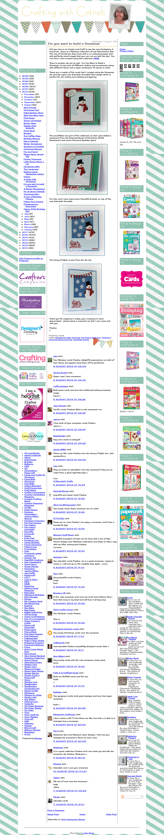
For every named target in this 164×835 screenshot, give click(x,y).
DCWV (27, 508)
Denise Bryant (60, 373)
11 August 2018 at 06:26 (69, 791)
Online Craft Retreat (34, 617)
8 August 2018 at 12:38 (69, 512)
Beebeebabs (59, 436)
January (28, 229)
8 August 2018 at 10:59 (69, 485)
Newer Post (53, 814)
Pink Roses (29, 118)
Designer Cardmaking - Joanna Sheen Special (31, 515)
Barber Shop (30, 123)
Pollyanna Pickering (34, 643)
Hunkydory (29, 569)
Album (27, 457)
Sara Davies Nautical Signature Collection (34, 657)
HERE (96, 58)
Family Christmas (33, 545)
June (27, 216)
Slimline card (30, 682)
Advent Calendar (32, 455)
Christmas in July (133, 758)
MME (27, 584)
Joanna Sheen (31, 571)
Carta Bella (29, 479)
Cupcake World (134, 776)
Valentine (28, 723)
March (27, 224)
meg (55, 356)
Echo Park (29, 538)
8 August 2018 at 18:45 (69, 666)
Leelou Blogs (88, 833)
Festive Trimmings (32, 159)
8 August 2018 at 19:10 (69, 686)
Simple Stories (31, 673)
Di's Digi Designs (32, 523)
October (28, 99)
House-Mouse (31, 566)
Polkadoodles (31, 638)
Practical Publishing (34, 645)
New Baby (29, 608)
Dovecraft (29, 534)
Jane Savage (59, 406)
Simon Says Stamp (34, 671)
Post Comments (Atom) (73, 819)
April (26, 222)
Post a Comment (56, 810)
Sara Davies (30, 654)
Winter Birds (133, 658)
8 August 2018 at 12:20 (69, 498)
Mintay (27, 599)
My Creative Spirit (33, 601)
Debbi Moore (31, 510)
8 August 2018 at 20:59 (69, 725)
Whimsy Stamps (32, 730)
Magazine (29, 586)
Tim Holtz (29, 710)
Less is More (30, 579)
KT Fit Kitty (58, 518)
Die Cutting (30, 525)
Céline (56, 778)
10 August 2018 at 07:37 (70, 771)
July (26, 214)
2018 (25, 92)
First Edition (30, 549)
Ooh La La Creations (34, 619)
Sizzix (27, 680)
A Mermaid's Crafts (63, 481)
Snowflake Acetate (81, 340)
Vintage (28, 725)
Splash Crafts (31, 691)
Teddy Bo (29, 704)
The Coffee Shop (32, 136)
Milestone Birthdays (34, 595)
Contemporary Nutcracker (31, 205)
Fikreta (56, 797)
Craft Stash (30, 490)
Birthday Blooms (32, 138)
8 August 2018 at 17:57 (69, 636)
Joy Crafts (29, 573)
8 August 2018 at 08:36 (69, 399)
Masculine (29, 593)
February (29, 227)
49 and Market (32, 453)
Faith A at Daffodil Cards (65, 673)
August (28, 105)
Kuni (55, 574)
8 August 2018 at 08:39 (69, 413)
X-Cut (27, 734)
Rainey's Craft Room (63, 535)
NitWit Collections (33, 612)
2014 (25, 240)
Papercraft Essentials (29, 626)
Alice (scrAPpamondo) (64, 505)
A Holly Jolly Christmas (30, 180)
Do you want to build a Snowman (34, 185)
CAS (26, 466)
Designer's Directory (34, 521)
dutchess (57, 557)
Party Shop (29, 131)
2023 (25, 78)
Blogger (38, 738)
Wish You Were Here (34, 115)
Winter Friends (134, 677)
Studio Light (30, 697)
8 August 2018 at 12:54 (69, 529)
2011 (25, 248)
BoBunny (28, 464)
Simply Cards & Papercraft (32, 676)
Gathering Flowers (131, 737)
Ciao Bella (29, 484)
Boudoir (27, 133)
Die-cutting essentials (29, 528)
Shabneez (58, 747)
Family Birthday (32, 542)
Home (82, 814)
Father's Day (30, 547)
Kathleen (57, 692)
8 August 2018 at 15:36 (69, 623)
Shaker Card (30, 667)
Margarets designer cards (66, 629)
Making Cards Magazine (31, 589)
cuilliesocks (59, 643)
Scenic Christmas (32, 120)
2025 (25, 76)
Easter (27, 536)
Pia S (56, 731)
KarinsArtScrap (61, 491)
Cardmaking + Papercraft (31, 471)
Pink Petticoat (31, 636)
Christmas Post (31, 110)
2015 (25, 237)
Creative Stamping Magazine (33, 504)
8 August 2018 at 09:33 (69, 443)
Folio (26, 551)
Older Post (111, 814)
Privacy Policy (127, 51)
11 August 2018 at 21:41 (68, 804)
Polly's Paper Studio (34, 640)
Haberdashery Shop (33, 113)
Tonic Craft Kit (31, 715)
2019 (25, 89)
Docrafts (28, 532)
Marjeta (57, 764)
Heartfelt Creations (33, 560)
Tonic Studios (31, 717)
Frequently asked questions (32, 554)
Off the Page (30, 614)
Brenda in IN (59, 593)
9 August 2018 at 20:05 (69, 741)
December (29, 94)
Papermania (30, 630)
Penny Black (30, 632)
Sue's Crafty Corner (63, 609)
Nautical (28, 606)
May (26, 219)
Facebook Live (31, 540)
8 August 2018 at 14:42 (69, 587)
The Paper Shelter (33, 708)
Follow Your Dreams (33, 202)
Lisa (55, 466)
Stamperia (29, 693)
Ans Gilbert (59, 656)
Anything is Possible (34, 146)
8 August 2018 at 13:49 (69, 551)
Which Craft (30, 728)
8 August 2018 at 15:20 (69, 603)
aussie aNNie (59, 449)
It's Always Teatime (132, 638)
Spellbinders (30, 684)
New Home (29, 610)
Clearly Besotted (32, 486)
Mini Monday (31, 597)
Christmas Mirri (31, 194)
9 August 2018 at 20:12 (69, 758)
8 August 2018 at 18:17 (68, 650)
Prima (27, 647)
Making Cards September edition (34, 173)
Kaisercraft (29, 575)
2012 (25, 245)
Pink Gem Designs (33, 634)
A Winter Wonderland (34, 189)
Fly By (130, 598)
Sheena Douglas (32, 669)
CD (26, 468)
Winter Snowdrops (33, 144)
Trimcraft (28, 719)
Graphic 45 (30, 558)
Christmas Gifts (32, 167)
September (30, 102)
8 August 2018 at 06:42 (69, 380)
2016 (25, 235)
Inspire (27, 177)
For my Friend (31, 152)
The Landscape (31, 169)
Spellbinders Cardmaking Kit (31, 687)
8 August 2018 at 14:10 (68, 567)
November (29, 97)
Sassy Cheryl (31, 660)
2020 (26, 86)
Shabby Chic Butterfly (30, 127)
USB (26, 721)
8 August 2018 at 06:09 (69, 366)
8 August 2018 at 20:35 (69, 708)
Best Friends (30, 107)
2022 (25, 81)
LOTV (27, 577)
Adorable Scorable (63, 338)
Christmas (29, 481)
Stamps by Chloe (33, 695)
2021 (25, 84)
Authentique (30, 460)
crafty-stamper (60, 386)
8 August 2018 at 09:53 (69, 460)
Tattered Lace (31, 702)
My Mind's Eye (31, 603)
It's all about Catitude (34, 191)
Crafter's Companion (34, 492)
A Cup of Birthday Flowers (33, 198)
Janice (56, 419)
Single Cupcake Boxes (134, 617)
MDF (26, 582)
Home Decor (30, 564)
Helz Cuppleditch (32, 562)
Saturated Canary (33, 662)
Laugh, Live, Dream (132, 697)
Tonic (27, 712)
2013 (25, 243)
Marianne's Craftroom (64, 714)
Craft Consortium (33, 488)
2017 (25, 232)
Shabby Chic (30, 664)
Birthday (28, 462)
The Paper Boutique (33, 706)
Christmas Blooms (33, 149)
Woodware (29, 732)
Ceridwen (131, 717)
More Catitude (31, 141)
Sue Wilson (29, 699)
